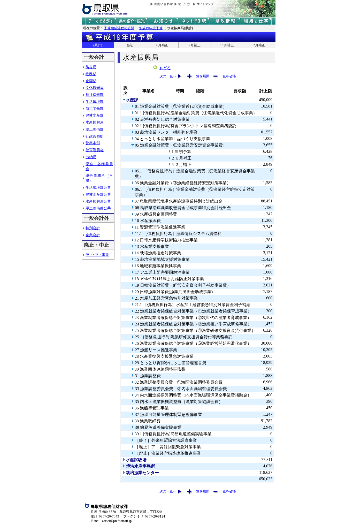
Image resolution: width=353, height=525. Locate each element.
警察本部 (93, 143)
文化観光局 (95, 88)
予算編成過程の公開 (119, 28)
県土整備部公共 (98, 208)
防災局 (91, 67)
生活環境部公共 (98, 187)
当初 (130, 45)
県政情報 (225, 21)
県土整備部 (95, 129)
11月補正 (227, 45)
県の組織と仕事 (256, 21)
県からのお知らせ (163, 21)
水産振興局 (95, 122)
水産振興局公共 (98, 201)
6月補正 (162, 45)
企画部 (91, 81)
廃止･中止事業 (97, 255)
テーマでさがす (101, 21)
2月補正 (259, 45)
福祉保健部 (95, 95)
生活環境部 (95, 102)
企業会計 (93, 235)
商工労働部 (95, 108)
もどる (165, 68)
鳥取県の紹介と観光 (132, 21)
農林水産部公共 (98, 194)
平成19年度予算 (151, 28)
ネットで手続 (194, 21)
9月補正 (195, 45)
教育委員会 (95, 150)
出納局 (91, 157)
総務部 (91, 74)
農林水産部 (95, 115)
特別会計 (93, 228)
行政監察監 (95, 136)
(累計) (97, 45)
